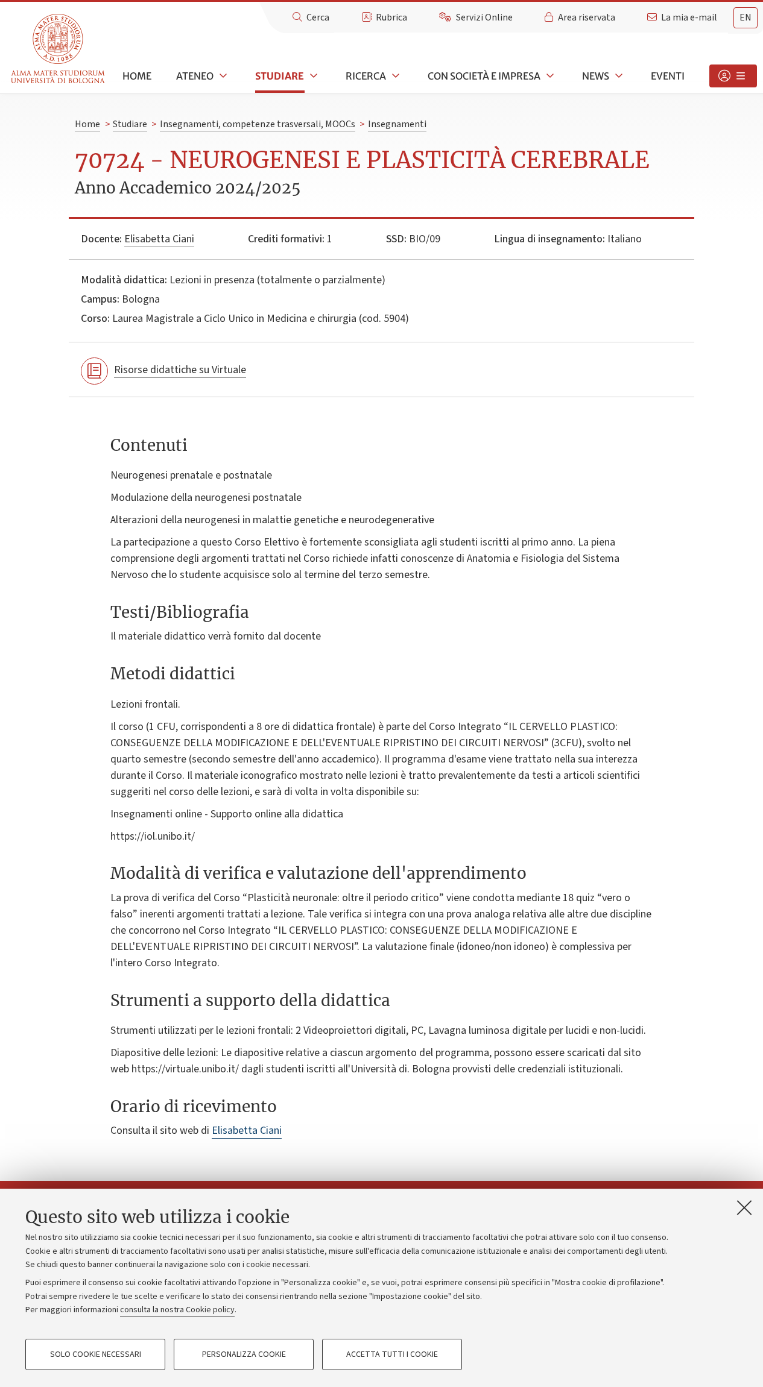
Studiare (279, 76)
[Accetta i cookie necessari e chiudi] (744, 1207)
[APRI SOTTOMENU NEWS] (617, 76)
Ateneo (195, 76)
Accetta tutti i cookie (392, 1354)
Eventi (668, 76)
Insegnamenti (397, 124)
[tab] (745, 17)
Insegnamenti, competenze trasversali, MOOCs (257, 124)
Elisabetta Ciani (159, 239)
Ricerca (366, 76)
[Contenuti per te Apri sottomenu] (733, 75)
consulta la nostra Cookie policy (177, 1310)
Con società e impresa (484, 76)
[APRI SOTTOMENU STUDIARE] (312, 76)
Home (136, 76)
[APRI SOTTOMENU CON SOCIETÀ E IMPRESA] (548, 76)
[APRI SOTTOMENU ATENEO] (222, 76)
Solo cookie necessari (95, 1354)
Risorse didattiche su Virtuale (180, 369)
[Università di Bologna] (59, 49)
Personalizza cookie (244, 1354)
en (745, 17)
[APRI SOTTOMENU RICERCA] (394, 76)
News (595, 76)
